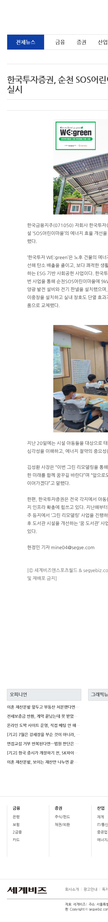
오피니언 (18, 694)
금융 (60, 42)
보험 (16, 824)
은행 (16, 817)
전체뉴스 (25, 42)
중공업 (102, 832)
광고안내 (90, 889)
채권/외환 (62, 824)
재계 (100, 817)
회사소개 (72, 889)
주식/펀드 (62, 817)
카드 (16, 840)
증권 (81, 42)
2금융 (17, 832)
